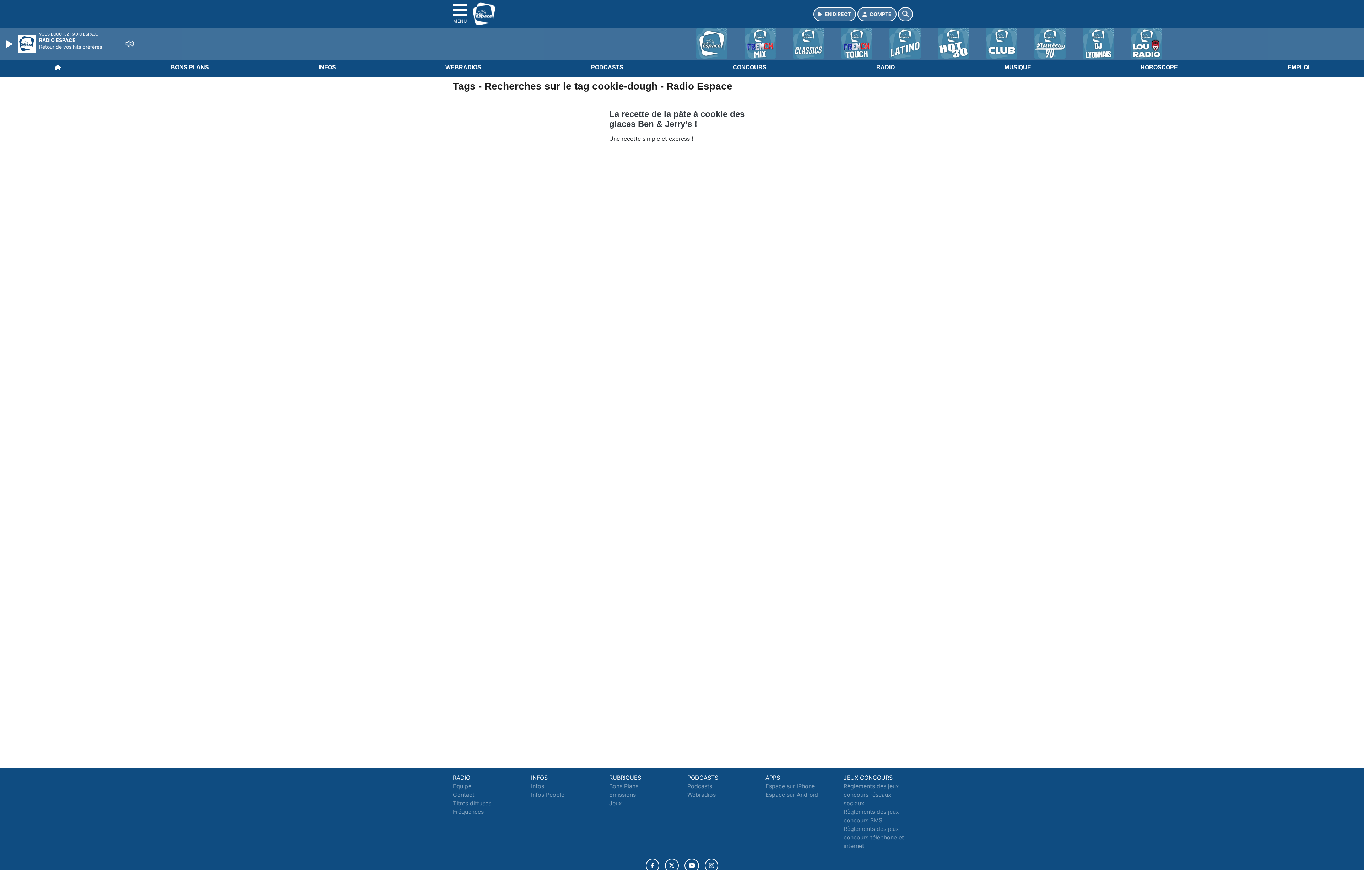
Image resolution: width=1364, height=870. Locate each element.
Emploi (1298, 67)
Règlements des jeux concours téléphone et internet (874, 837)
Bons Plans (190, 67)
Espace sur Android (791, 794)
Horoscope (1159, 67)
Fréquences (468, 811)
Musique (1018, 67)
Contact (464, 794)
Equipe (462, 786)
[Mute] (129, 43)
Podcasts (607, 67)
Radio (885, 67)
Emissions (622, 794)
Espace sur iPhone (790, 786)
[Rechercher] (905, 14)
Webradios (463, 67)
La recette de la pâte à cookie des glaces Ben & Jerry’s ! (677, 119)
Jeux (615, 803)
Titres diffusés (472, 803)
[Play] (10, 44)
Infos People (547, 794)
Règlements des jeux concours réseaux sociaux (871, 795)
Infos (327, 67)
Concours (750, 67)
